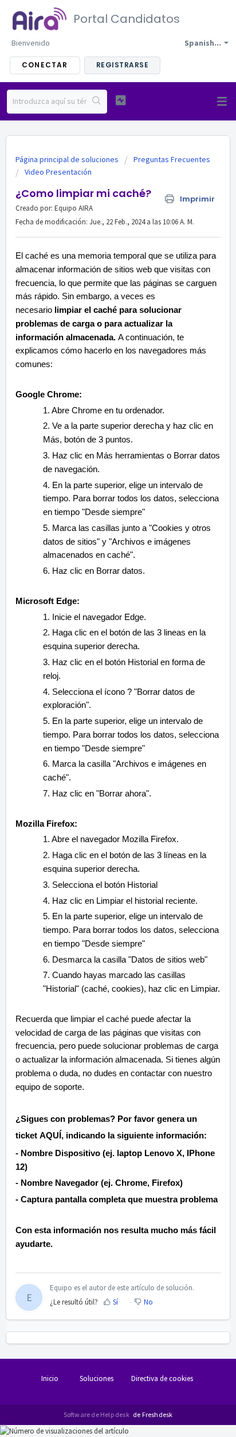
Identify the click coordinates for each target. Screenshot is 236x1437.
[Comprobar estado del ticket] (121, 100)
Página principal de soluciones (67, 159)
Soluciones (96, 1378)
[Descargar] (97, 727)
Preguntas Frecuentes (171, 159)
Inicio (49, 1378)
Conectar (45, 65)
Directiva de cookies (162, 1378)
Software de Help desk (97, 1414)
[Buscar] (96, 101)
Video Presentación (58, 172)
